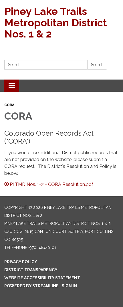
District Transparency (30, 270)
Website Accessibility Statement (42, 278)
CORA (9, 105)
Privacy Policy (20, 262)
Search (97, 64)
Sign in (69, 286)
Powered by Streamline (31, 286)
